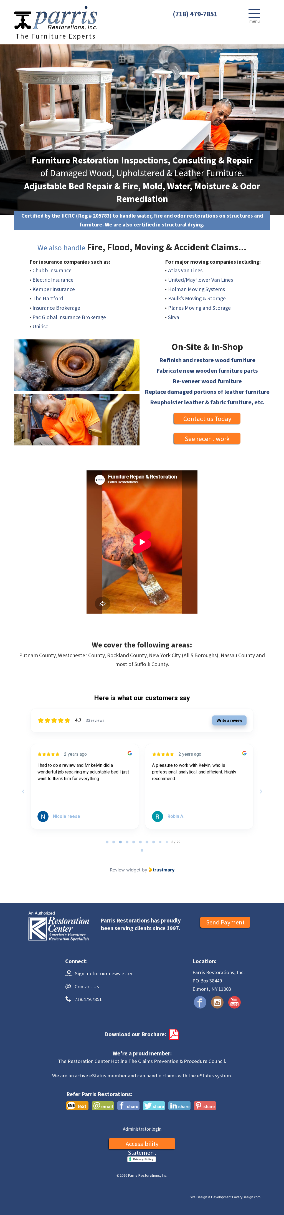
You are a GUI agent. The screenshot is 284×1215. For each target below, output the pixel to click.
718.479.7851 (88, 999)
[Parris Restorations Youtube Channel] (234, 1002)
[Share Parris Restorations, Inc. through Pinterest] (205, 1105)
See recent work (207, 439)
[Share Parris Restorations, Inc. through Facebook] (128, 1105)
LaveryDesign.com (246, 1197)
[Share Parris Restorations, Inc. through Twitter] (154, 1105)
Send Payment (225, 922)
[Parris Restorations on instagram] (217, 1002)
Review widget (125, 870)
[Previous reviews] (23, 791)
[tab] (107, 842)
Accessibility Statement (142, 1144)
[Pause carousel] (142, 850)
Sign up (103, 973)
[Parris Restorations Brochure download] (173, 1034)
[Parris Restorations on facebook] (200, 1002)
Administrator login (142, 1129)
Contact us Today (207, 419)
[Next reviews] (260, 791)
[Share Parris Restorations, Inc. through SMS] (77, 1105)
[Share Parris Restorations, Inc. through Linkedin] (179, 1105)
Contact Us (87, 986)
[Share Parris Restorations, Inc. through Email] (103, 1105)
